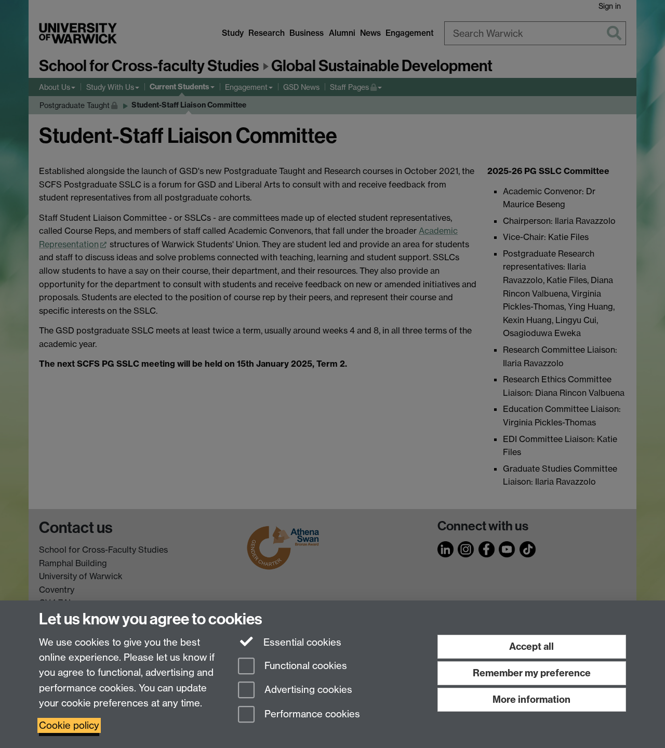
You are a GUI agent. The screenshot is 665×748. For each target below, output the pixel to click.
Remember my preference (532, 673)
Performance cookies (311, 714)
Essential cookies (301, 642)
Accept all (531, 646)
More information (531, 699)
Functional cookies (304, 666)
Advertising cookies (307, 690)
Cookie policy (69, 725)
